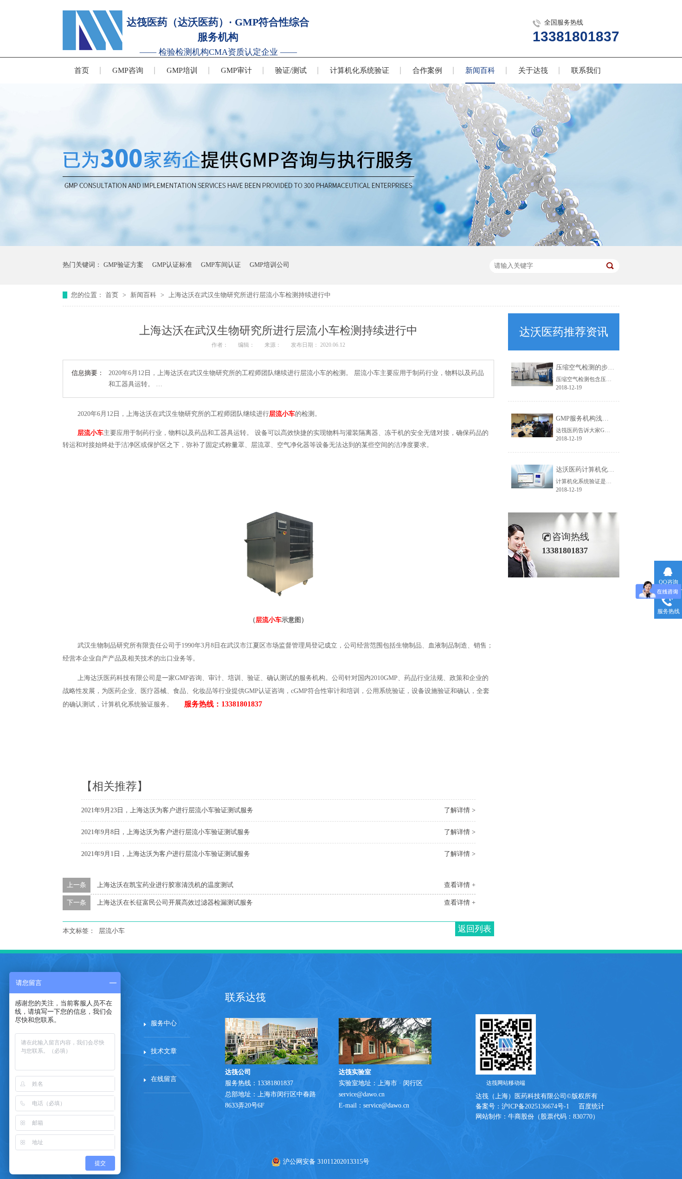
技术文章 (164, 1051)
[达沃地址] (385, 1062)
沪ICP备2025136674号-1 (535, 1106)
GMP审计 (236, 70)
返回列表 (474, 928)
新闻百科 (480, 70)
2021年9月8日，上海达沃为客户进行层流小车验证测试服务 (165, 832)
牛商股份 (521, 1116)
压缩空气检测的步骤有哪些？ (598, 367)
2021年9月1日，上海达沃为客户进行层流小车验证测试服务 (165, 853)
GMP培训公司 (270, 264)
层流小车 (282, 413)
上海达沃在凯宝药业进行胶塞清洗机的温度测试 (165, 884)
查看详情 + (460, 884)
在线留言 (164, 1078)
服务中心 (164, 1023)
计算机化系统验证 (359, 70)
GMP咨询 (127, 70)
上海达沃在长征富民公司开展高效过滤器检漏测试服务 (175, 902)
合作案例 (427, 70)
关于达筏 (533, 70)
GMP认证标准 (172, 264)
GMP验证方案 (123, 264)
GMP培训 (182, 70)
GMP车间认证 (221, 264)
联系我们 (586, 70)
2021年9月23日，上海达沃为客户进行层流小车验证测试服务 (167, 810)
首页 (81, 70)
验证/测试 (291, 70)
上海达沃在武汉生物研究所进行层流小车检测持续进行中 (249, 295)
